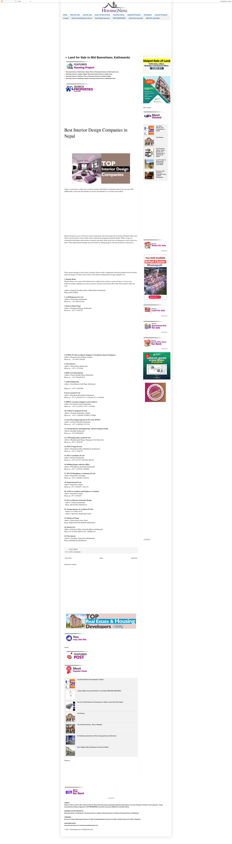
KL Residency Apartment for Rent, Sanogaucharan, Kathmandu (96, 736)
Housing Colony (118, 15)
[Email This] (70, 549)
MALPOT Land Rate (153, 18)
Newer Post (68, 558)
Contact (66, 18)
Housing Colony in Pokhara (110, 813)
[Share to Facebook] (75, 549)
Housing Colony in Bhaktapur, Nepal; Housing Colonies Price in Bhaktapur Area (90, 78)
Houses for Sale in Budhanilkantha (94, 819)
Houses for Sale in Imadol (114, 819)
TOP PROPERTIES (119, 18)
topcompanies (77, 552)
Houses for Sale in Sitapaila (131, 819)
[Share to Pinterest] (77, 549)
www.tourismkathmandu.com (89, 825)
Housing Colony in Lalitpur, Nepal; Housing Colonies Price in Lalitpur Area (89, 74)
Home (65, 15)
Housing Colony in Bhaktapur (130, 813)
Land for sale (87, 15)
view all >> (164, 251)
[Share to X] (73, 549)
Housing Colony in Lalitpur (93, 813)
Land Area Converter (136, 18)
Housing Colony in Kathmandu (73, 813)
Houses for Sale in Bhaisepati (73, 819)
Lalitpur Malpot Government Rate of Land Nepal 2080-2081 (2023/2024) (99, 691)
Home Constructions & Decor (82, 18)
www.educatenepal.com (71, 825)
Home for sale (75, 15)
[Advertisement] (116, 37)
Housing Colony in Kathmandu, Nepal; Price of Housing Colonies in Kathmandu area (92, 72)
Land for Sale (78, 805)
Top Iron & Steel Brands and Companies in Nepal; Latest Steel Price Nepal (100, 702)
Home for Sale (68, 805)
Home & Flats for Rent (102, 15)
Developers (148, 15)
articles (71, 552)
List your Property (161, 15)
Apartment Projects (134, 15)
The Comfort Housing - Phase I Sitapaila (89, 724)
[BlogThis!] (71, 549)
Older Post (134, 558)
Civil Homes (81, 713)
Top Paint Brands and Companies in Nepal (90, 679)
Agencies (82, 807)
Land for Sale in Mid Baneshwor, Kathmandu (99, 57)
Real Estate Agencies (102, 18)
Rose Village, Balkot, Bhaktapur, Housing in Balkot (93, 747)
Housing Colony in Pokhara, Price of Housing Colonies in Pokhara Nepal (88, 76)
